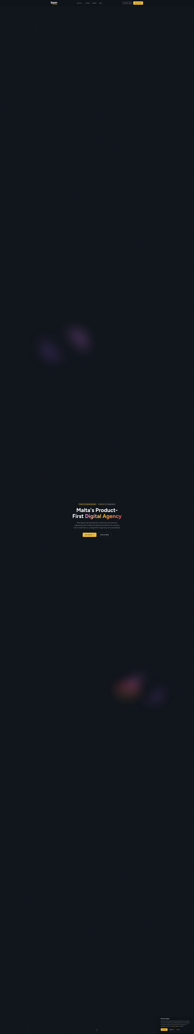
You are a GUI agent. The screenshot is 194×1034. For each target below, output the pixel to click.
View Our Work (104, 535)
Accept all (164, 1029)
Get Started (88, 535)
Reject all (171, 1029)
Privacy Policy (174, 1026)
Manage (178, 1029)
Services (79, 3)
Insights (94, 3)
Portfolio (88, 3)
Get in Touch (138, 3)
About (100, 3)
